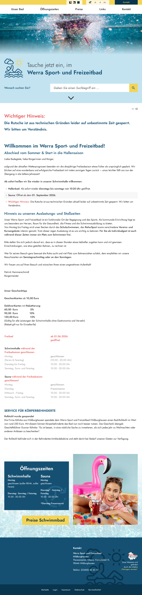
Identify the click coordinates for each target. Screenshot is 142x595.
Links (102, 9)
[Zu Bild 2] (65, 18)
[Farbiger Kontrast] (78, 2)
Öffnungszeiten (49, 9)
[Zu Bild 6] (79, 18)
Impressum (66, 589)
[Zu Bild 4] (72, 18)
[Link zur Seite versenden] (133, 109)
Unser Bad (17, 9)
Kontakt (126, 2)
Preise (79, 9)
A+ (105, 2)
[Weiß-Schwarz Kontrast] (74, 2)
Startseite (45, 589)
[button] (11, 34)
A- (95, 2)
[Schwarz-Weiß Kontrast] (70, 2)
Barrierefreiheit (94, 589)
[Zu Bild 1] (62, 18)
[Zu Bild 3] (69, 18)
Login (55, 589)
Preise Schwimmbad (45, 520)
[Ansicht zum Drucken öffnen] (136, 109)
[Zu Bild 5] (76, 18)
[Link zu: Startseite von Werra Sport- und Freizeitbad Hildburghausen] (13, 68)
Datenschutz (79, 589)
